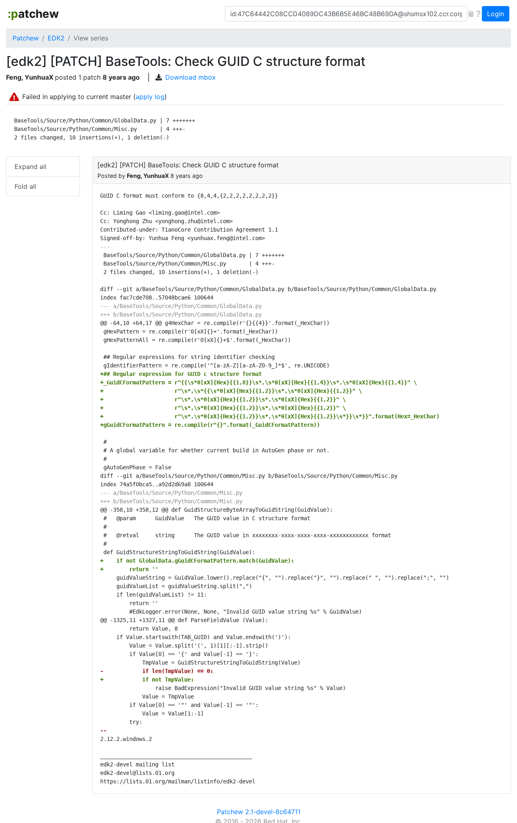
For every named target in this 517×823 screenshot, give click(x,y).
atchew (33, 14)
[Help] (478, 14)
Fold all (25, 186)
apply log (150, 97)
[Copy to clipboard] (471, 14)
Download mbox (190, 77)
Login (495, 14)
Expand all (30, 166)
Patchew (26, 38)
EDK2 (56, 38)
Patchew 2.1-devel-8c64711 (259, 812)
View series (91, 38)
